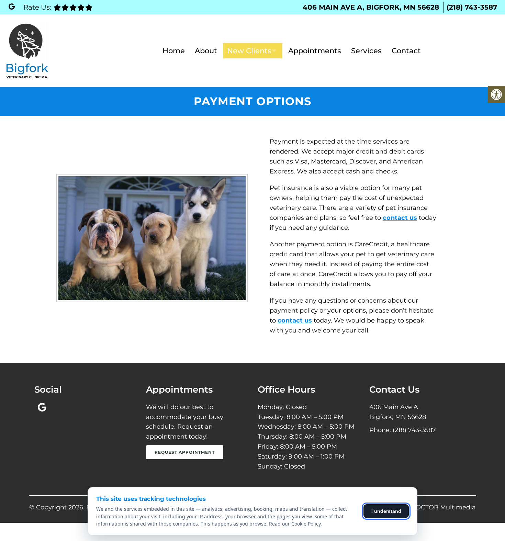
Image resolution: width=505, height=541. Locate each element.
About (206, 50)
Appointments (314, 50)
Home (173, 50)
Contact (406, 50)
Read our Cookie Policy (295, 523)
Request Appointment (185, 452)
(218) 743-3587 (472, 7)
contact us (400, 218)
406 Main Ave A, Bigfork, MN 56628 (371, 7)
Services (366, 50)
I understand (386, 511)
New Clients (249, 50)
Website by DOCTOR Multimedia (425, 507)
